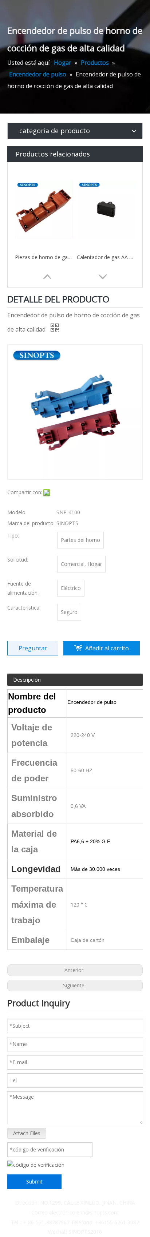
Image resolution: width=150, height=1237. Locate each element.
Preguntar (33, 648)
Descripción (27, 679)
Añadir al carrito (107, 648)
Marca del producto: (31, 523)
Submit (34, 1181)
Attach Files (26, 1133)
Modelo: (17, 512)
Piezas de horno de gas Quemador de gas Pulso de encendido (44, 257)
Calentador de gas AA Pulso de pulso (106, 257)
